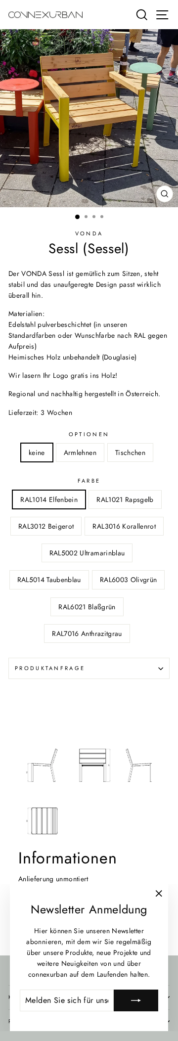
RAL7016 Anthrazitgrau (87, 633)
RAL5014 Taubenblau (49, 580)
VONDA (89, 233)
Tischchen (130, 452)
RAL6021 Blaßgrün (87, 607)
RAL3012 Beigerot (46, 526)
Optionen (89, 434)
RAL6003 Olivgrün (128, 580)
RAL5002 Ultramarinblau (87, 553)
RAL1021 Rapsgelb (125, 499)
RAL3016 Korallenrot (124, 526)
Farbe (89, 481)
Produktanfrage (50, 668)
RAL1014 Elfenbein (49, 499)
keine (37, 452)
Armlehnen (80, 452)
